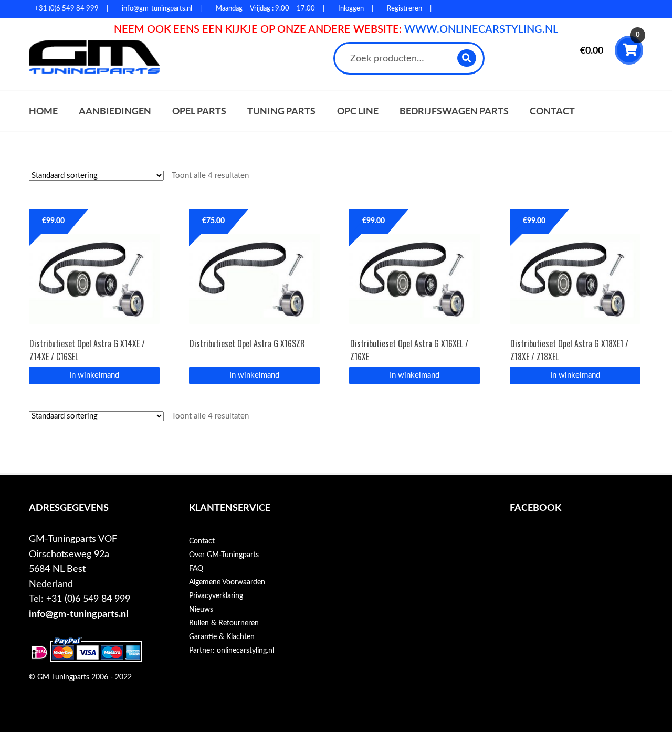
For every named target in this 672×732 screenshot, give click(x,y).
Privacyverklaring (216, 596)
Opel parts (199, 111)
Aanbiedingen (115, 111)
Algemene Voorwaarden (227, 582)
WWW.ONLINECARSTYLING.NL (481, 29)
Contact (552, 111)
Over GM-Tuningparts (224, 555)
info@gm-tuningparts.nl (78, 614)
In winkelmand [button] (94, 375)
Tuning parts (281, 111)
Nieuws (201, 609)
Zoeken (467, 58)
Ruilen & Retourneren (224, 623)
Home (43, 111)
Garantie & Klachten (222, 637)
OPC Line (358, 111)
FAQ (196, 568)
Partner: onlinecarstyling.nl (231, 650)
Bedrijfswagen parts (454, 111)
